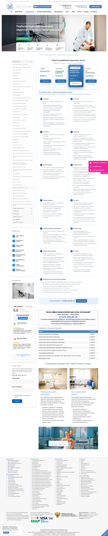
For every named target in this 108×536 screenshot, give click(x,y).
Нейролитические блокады (87, 489)
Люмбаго (58, 475)
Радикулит (58, 494)
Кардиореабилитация (13, 484)
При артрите (35, 462)
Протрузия (59, 492)
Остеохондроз (59, 487)
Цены (82, 462)
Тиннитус (58, 500)
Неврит (58, 481)
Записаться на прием (24, 38)
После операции (36, 492)
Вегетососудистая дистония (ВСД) (64, 467)
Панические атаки (60, 488)
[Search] (29, 6)
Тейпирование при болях (87, 493)
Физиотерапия (11, 491)
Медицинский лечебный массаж (15, 489)
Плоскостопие (59, 491)
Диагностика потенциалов (87, 478)
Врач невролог (11, 466)
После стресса (35, 491)
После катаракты (36, 497)
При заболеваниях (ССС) (38, 507)
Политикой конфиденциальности (10, 530)
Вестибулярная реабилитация (15, 477)
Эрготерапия (11, 494)
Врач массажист (12, 465)
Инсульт (58, 473)
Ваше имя (16, 378)
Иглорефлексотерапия (86, 481)
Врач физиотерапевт (13, 470)
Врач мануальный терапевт (14, 463)
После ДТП (34, 467)
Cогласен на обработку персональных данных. (22, 396)
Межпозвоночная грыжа (62, 476)
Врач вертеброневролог (14, 460)
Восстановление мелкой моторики (16, 490)
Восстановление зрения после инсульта (41, 484)
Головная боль (59, 469)
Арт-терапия (11, 475)
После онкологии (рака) (37, 489)
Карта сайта (84, 473)
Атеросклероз (59, 462)
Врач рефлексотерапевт (14, 467)
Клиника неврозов (85, 465)
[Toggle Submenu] (31, 61)
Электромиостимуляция (13, 493)
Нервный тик (59, 484)
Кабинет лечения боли (86, 483)
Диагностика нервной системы (88, 480)
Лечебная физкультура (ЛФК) (15, 486)
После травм (35, 503)
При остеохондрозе (37, 494)
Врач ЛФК (10, 469)
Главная (83, 460)
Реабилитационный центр (38, 460)
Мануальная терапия (13, 487)
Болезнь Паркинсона (61, 466)
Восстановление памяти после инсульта (41, 482)
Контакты (83, 469)
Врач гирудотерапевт (13, 462)
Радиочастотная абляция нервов (88, 491)
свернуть (105, 173)
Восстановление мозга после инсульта (41, 476)
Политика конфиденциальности (88, 472)
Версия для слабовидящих (44, 6)
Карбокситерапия (85, 494)
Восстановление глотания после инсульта (42, 485)
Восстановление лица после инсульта (41, 487)
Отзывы (83, 466)
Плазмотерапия (84, 490)
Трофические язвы (60, 501)
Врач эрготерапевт (12, 472)
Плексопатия (59, 489)
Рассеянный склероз (61, 495)
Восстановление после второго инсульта (42, 472)
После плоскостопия (37, 501)
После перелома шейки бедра (39, 498)
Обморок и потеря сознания (63, 485)
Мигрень (58, 478)
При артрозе (35, 463)
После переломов (36, 500)
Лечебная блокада (85, 487)
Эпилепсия (59, 504)
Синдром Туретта (60, 497)
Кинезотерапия (11, 483)
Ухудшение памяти (61, 503)
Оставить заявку (81, 301)
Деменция (58, 470)
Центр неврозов (85, 463)
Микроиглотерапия (85, 496)
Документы (83, 467)
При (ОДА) (34, 508)
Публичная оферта (65, 534)
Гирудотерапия (11, 481)
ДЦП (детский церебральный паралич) (65, 472)
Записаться (45, 81)
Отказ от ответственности (87, 470)
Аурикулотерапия (85, 477)
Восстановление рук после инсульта (40, 478)
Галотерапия (11, 478)
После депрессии (36, 466)
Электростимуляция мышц (14, 496)
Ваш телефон (17, 387)
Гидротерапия (11, 480)
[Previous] (14, 290)
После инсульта (36, 469)
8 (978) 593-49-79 (81, 6)
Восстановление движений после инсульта (42, 479)
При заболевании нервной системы (40, 506)
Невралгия (58, 479)
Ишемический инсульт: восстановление (41, 475)
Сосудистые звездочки (61, 498)
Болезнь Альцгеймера (61, 465)
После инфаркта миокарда (38, 488)
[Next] (30, 290)
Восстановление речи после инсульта (41, 481)
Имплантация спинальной (87, 486)
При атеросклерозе (37, 465)
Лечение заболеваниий (62, 460)
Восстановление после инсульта (40, 470)
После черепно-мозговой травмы (40, 504)
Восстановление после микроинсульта (41, 473)
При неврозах (35, 495)
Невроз (58, 482)
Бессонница (59, 463)
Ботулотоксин (84, 484)
